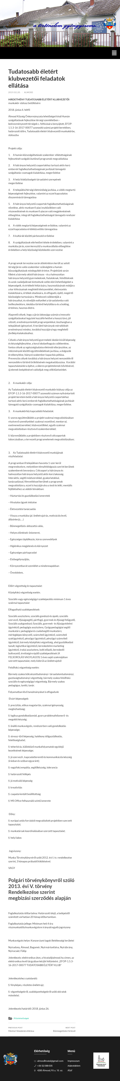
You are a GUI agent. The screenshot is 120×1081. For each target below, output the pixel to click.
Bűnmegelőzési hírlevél (64, 1029)
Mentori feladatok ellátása (21, 1029)
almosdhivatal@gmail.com (50, 1061)
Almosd (28, 92)
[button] (114, 53)
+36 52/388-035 (44, 1065)
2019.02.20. (14, 92)
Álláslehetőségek (21, 1018)
